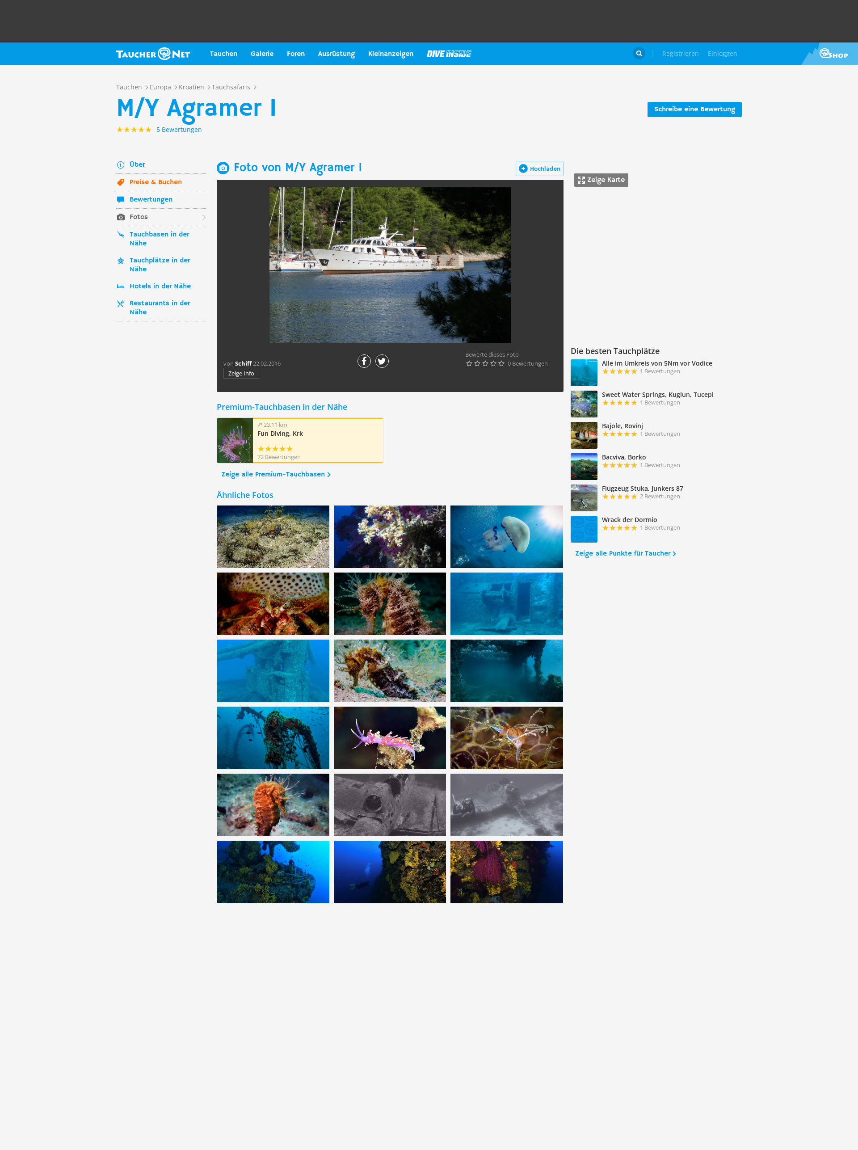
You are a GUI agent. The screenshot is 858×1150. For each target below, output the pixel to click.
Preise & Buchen (156, 182)
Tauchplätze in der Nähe (160, 265)
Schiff (243, 363)
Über (137, 164)
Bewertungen (151, 199)
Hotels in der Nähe (160, 286)
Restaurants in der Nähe (160, 308)
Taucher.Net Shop (829, 53)
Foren (296, 54)
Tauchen (223, 54)
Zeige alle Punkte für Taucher (622, 553)
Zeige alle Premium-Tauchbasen (273, 474)
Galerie (262, 54)
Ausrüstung (336, 54)
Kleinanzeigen (390, 54)
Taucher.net (153, 53)
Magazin (449, 53)
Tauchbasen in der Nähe (159, 239)
